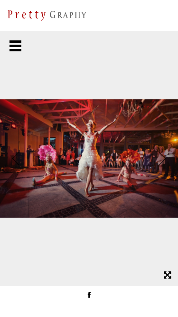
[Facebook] (89, 294)
